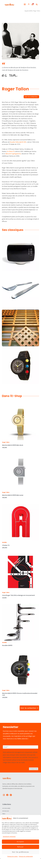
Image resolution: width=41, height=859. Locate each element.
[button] (25, 4)
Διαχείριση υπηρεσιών (9, 836)
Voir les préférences (20, 852)
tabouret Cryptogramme (13, 154)
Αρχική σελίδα (29, 11)
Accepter (20, 842)
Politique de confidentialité (26, 856)
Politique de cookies (12, 856)
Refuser (20, 847)
